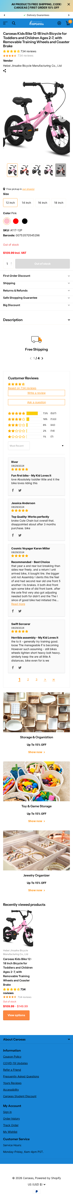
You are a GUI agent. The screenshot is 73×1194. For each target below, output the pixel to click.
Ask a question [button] (36, 402)
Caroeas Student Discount (19, 1096)
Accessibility (11, 1089)
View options (16, 1015)
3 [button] (36, 679)
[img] (36, 469)
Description (13, 320)
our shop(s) (28, 189)
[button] (4, 15)
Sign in (7, 1112)
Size (6, 194)
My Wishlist (10, 1131)
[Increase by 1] (12, 260)
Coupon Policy (12, 1056)
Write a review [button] (36, 393)
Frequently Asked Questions (21, 1076)
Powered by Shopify (48, 1178)
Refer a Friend (12, 1069)
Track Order (10, 1125)
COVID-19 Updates (15, 1063)
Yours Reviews (12, 1083)
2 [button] (28, 679)
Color (10, 213)
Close (68, 4)
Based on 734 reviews (22, 388)
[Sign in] (59, 23)
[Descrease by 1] (12, 267)
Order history (11, 1118)
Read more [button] (18, 604)
